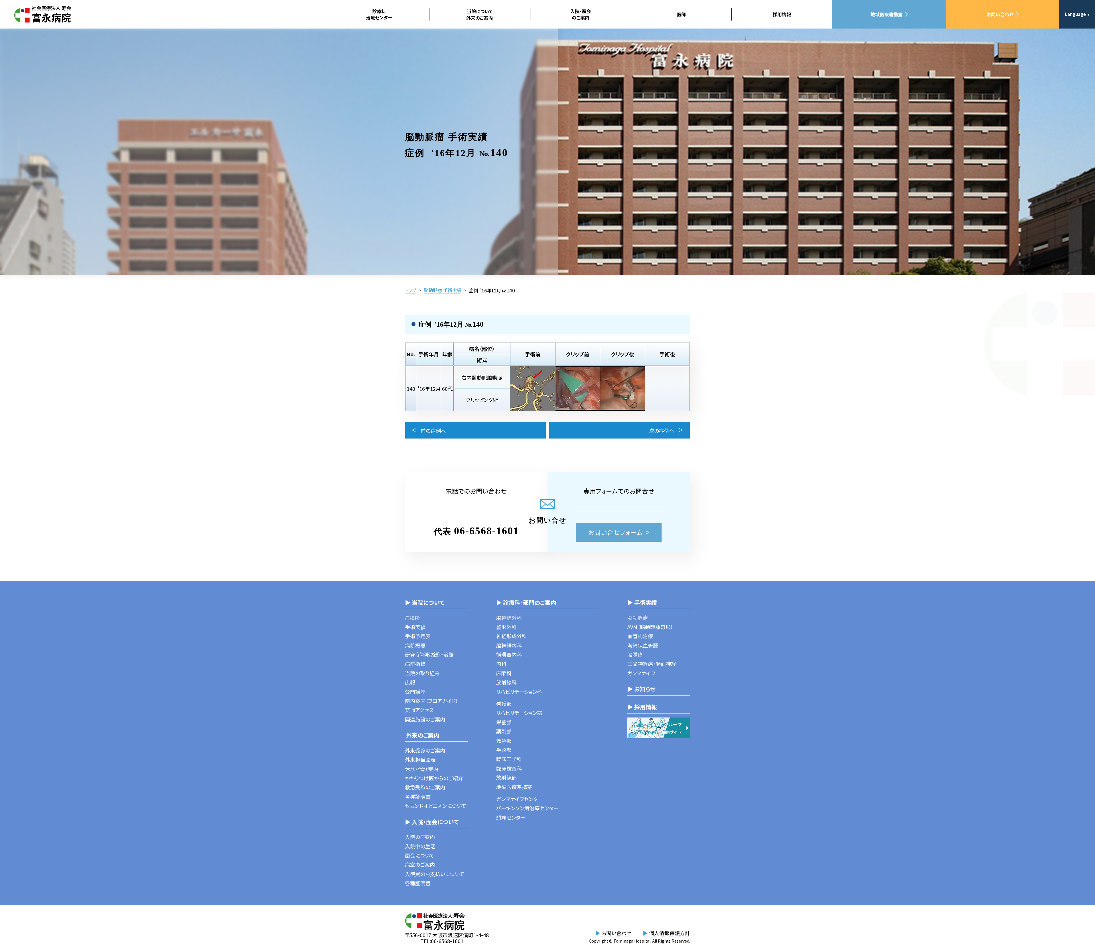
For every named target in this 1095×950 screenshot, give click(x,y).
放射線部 (506, 777)
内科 (501, 663)
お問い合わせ (1000, 14)
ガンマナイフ (641, 673)
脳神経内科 (509, 645)
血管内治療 (640, 636)
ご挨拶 (412, 617)
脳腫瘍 (635, 654)
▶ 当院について (424, 602)
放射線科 (506, 682)
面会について (419, 855)
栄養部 (504, 722)
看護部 (504, 703)
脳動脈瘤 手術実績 (442, 290)
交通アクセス (419, 709)
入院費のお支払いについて (434, 874)
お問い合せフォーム (615, 532)
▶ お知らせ (641, 689)
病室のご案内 (420, 864)
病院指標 (415, 663)
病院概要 (415, 645)
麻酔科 (504, 673)
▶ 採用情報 (642, 707)
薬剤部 (504, 731)
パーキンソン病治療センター (527, 808)
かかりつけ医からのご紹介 (434, 778)
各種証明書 (418, 796)
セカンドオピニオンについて (435, 805)
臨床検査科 (509, 768)
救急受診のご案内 (425, 787)
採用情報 (782, 14)
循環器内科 (509, 654)
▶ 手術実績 (642, 602)
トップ (410, 290)
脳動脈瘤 (637, 617)
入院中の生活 (420, 846)
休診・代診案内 (421, 769)
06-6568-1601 (486, 531)
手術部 (504, 749)
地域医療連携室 (887, 14)
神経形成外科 (511, 636)
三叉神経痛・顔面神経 (651, 663)
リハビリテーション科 (519, 691)
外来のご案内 (422, 735)
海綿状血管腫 (642, 645)
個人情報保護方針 (666, 933)
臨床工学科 (509, 759)
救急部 (504, 740)
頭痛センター (511, 817)
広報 (410, 682)
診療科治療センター (379, 14)
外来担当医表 (420, 759)
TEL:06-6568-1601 (441, 941)
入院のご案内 (420, 836)
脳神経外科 (509, 617)
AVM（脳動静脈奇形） (650, 626)
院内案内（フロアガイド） (431, 700)
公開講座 (415, 691)
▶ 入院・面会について (432, 822)
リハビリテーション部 (519, 712)
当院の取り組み (422, 673)
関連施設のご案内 (425, 719)
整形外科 (506, 626)
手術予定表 (418, 636)
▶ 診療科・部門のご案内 (526, 602)
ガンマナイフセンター (519, 799)
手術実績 (415, 626)
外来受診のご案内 (425, 750)
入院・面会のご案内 (580, 14)
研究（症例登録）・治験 (429, 654)
